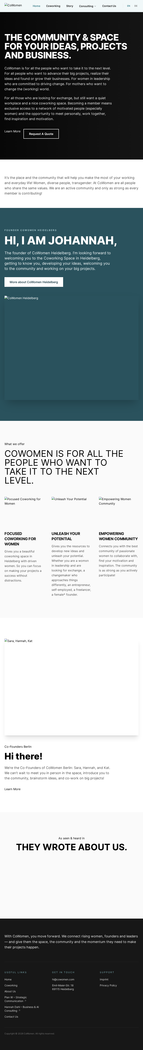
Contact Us (109, 5)
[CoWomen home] (13, 6)
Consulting (86, 6)
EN (128, 5)
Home (36, 5)
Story (69, 5)
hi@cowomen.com (63, 979)
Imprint (104, 979)
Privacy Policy (108, 985)
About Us (10, 991)
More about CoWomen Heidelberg (34, 282)
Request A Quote (41, 134)
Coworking (53, 5)
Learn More (12, 131)
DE (135, 5)
